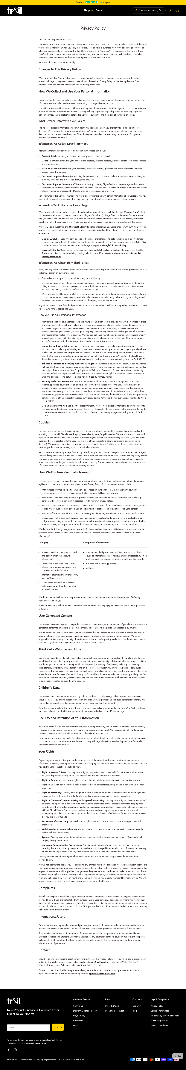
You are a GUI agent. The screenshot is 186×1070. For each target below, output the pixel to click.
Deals (99, 10)
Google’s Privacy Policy (114, 245)
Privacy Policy (39, 1043)
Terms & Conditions (159, 1025)
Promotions (78, 1020)
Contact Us (78, 1005)
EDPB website (62, 909)
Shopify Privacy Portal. (101, 376)
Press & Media (112, 1005)
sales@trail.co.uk (98, 962)
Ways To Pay (79, 1015)
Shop (86, 10)
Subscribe (58, 1027)
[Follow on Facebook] (8, 1049)
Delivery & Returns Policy (85, 1010)
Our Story (136, 1005)
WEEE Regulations (159, 1020)
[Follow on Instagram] (15, 1049)
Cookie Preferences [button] (159, 1010)
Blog (134, 1010)
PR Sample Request (114, 1010)
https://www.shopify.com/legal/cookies (94, 434)
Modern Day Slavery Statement (164, 1015)
